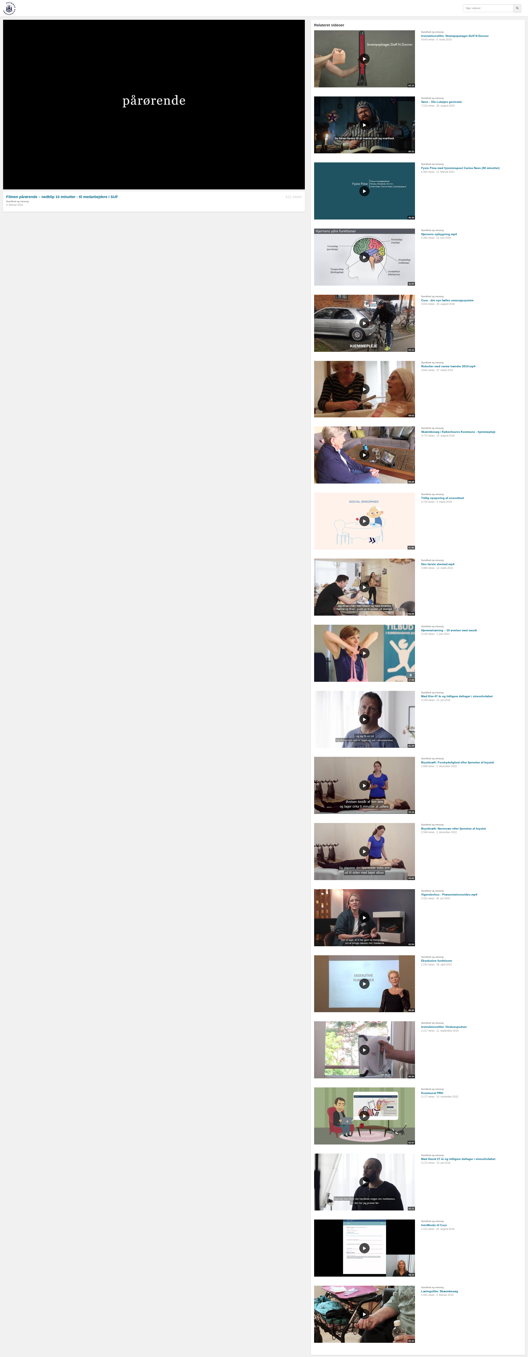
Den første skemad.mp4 (437, 564)
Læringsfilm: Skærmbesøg (439, 1291)
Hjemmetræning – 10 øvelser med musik (449, 630)
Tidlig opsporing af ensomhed (442, 498)
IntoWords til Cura (434, 1225)
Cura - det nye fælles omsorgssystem (447, 300)
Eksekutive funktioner (436, 960)
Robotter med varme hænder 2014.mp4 (448, 366)
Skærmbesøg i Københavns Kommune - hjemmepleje (458, 431)
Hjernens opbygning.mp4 (439, 234)
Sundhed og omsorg (17, 201)
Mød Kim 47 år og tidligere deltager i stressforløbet (457, 696)
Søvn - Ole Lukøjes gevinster (441, 101)
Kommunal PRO (432, 1093)
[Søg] (517, 8)
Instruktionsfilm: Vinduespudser (444, 1026)
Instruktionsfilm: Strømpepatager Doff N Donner (455, 36)
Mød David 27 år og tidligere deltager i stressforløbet (458, 1159)
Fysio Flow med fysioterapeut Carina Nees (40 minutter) (460, 168)
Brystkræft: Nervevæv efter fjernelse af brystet (453, 828)
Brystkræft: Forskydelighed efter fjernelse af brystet (457, 762)
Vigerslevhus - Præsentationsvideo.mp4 (449, 894)
